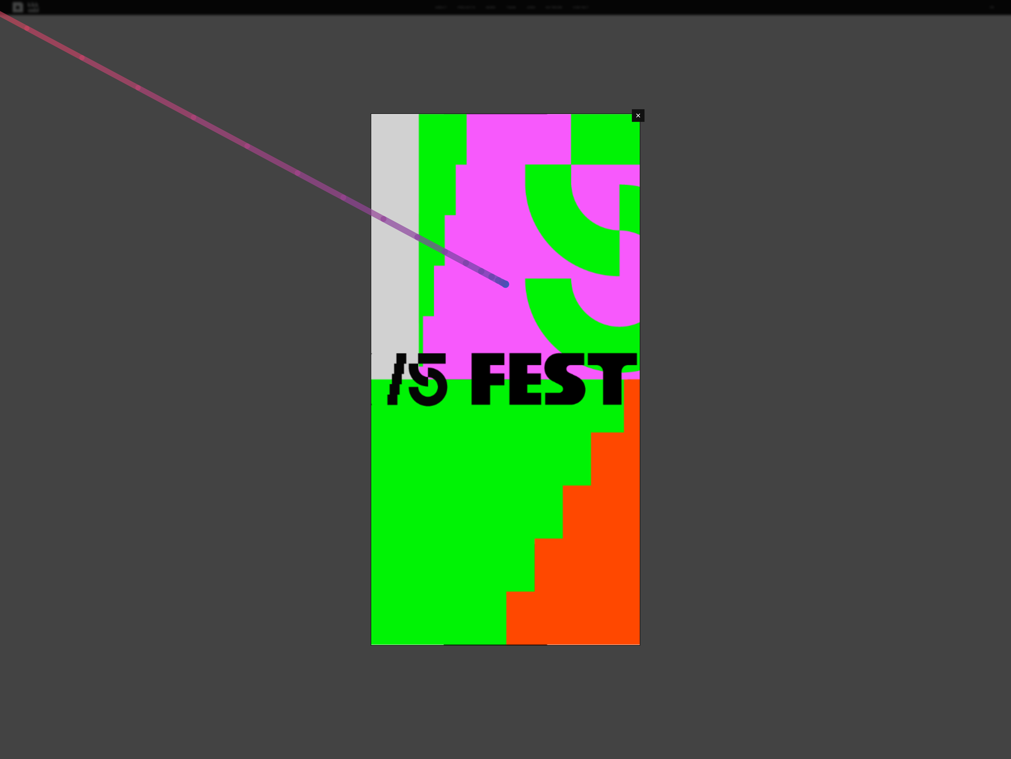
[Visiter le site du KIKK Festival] (505, 379)
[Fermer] (638, 115)
